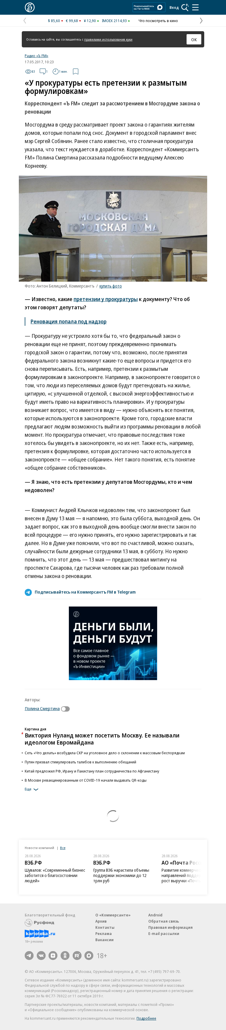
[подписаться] (67, 709)
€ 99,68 (72, 20)
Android (155, 915)
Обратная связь (163, 921)
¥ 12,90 (90, 20)
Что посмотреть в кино (158, 20)
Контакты (104, 927)
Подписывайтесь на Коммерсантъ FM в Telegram (85, 592)
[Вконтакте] (41, 955)
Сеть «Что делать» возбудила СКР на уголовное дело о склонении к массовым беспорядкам (105, 752)
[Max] (88, 955)
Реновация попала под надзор (69, 321)
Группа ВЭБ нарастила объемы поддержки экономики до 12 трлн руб (121, 875)
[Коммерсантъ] (30, 7)
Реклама (103, 933)
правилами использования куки (108, 39)
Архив (101, 921)
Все (62, 847)
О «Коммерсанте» (113, 915)
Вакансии (104, 939)
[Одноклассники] (65, 955)
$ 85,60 (54, 20)
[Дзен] (53, 955)
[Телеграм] (29, 955)
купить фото (110, 286)
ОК (194, 39)
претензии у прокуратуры (106, 299)
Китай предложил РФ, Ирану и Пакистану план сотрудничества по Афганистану (92, 771)
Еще (28, 789)
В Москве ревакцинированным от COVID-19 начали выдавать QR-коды (86, 780)
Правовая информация (170, 927)
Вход (174, 7)
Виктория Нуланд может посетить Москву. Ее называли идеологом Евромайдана (102, 738)
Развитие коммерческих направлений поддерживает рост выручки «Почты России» (190, 875)
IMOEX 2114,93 (114, 20)
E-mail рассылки (163, 933)
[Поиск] (185, 7)
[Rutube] (77, 955)
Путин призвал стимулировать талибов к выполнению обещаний (80, 762)
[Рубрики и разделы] (195, 7)
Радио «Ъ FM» (36, 55)
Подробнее (146, 1018)
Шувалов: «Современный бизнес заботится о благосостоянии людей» (55, 875)
